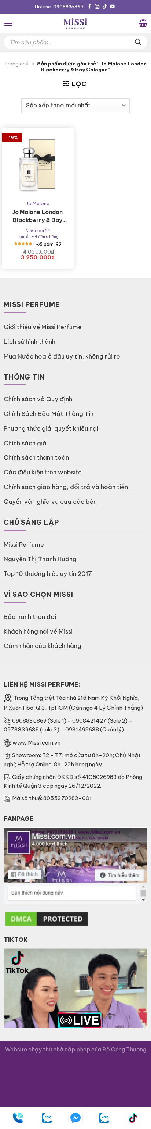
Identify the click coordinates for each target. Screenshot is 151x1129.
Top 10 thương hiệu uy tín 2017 (48, 573)
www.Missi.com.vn (36, 742)
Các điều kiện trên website (43, 472)
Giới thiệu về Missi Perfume (43, 327)
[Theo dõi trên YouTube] (112, 7)
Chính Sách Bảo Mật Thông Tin (48, 413)
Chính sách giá (25, 443)
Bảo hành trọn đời (30, 616)
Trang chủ (16, 64)
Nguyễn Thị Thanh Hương (40, 559)
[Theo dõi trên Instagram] (97, 7)
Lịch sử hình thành (29, 341)
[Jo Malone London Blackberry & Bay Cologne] (38, 164)
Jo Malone (37, 203)
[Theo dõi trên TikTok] (104, 7)
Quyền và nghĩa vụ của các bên (50, 501)
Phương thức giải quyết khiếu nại (51, 428)
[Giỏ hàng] (143, 23)
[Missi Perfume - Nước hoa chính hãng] (75, 23)
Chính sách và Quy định (38, 399)
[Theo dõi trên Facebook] (89, 7)
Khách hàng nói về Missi (38, 631)
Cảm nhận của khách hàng (42, 645)
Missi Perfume (24, 544)
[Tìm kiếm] (138, 42)
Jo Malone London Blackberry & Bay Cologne (37, 216)
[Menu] (8, 23)
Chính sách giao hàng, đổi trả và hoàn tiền (66, 487)
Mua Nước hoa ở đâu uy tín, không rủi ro (62, 356)
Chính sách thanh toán (36, 457)
